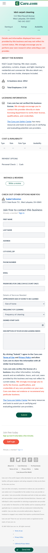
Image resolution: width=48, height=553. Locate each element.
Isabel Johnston (13, 199)
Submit (24, 415)
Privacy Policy (25, 357)
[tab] (24, 295)
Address (6, 241)
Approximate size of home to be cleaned (21, 299)
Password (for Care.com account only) (21, 284)
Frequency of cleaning (13, 310)
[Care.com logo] (25, 3)
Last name (7, 230)
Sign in (21, 213)
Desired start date (11, 320)
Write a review (15, 183)
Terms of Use (9, 357)
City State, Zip (9, 251)
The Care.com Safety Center (15, 400)
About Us (11, 466)
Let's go (11, 442)
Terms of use (19, 531)
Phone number (9, 262)
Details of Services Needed (14, 295)
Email (5, 273)
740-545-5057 (24, 21)
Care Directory (22, 466)
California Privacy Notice (22, 543)
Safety (36, 469)
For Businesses (35, 466)
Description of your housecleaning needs (21, 331)
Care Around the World (24, 472)
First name (7, 219)
